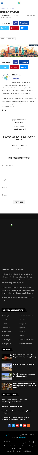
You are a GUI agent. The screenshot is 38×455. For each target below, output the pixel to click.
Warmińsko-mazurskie (26, 339)
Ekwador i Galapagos (19, 145)
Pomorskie (5, 335)
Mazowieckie (6, 328)
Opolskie (22, 328)
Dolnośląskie (6, 316)
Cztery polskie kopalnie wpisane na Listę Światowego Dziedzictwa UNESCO (24, 385)
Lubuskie (22, 320)
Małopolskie (23, 324)
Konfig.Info (22, 437)
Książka (21, 448)
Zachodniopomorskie (26, 343)
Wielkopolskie (6, 343)
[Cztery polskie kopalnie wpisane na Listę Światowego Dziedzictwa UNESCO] (7, 386)
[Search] (36, 3)
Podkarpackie (6, 332)
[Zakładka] (10, 355)
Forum (24, 446)
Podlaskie (22, 332)
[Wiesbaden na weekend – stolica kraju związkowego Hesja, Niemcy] (7, 357)
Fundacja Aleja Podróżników (10, 446)
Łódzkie (4, 324)
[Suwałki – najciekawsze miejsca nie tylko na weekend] (7, 376)
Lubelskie (5, 320)
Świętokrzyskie (7, 339)
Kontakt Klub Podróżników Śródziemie (19, 451)
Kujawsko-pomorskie (26, 316)
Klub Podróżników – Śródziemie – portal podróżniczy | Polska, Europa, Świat (17, 443)
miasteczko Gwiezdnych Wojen (23, 364)
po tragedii (10, 39)
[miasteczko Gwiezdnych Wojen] (7, 367)
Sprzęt (14, 448)
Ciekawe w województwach (13, 310)
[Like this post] (16, 23)
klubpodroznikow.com (10, 435)
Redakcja (7, 15)
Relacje (31, 446)
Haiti (2, 39)
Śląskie (21, 335)
